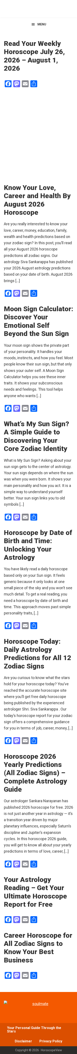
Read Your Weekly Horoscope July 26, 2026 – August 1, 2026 (34, 55)
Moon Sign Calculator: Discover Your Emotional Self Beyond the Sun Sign (38, 321)
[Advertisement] (38, 136)
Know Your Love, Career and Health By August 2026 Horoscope (37, 199)
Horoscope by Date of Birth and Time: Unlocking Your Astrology (38, 545)
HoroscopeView (38, 9)
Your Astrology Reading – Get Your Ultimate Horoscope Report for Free (35, 891)
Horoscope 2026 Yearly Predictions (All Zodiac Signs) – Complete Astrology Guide (35, 773)
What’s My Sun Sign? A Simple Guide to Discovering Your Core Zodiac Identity (36, 436)
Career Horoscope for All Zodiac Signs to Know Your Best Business (38, 947)
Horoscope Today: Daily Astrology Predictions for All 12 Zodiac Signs (37, 653)
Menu (41, 24)
